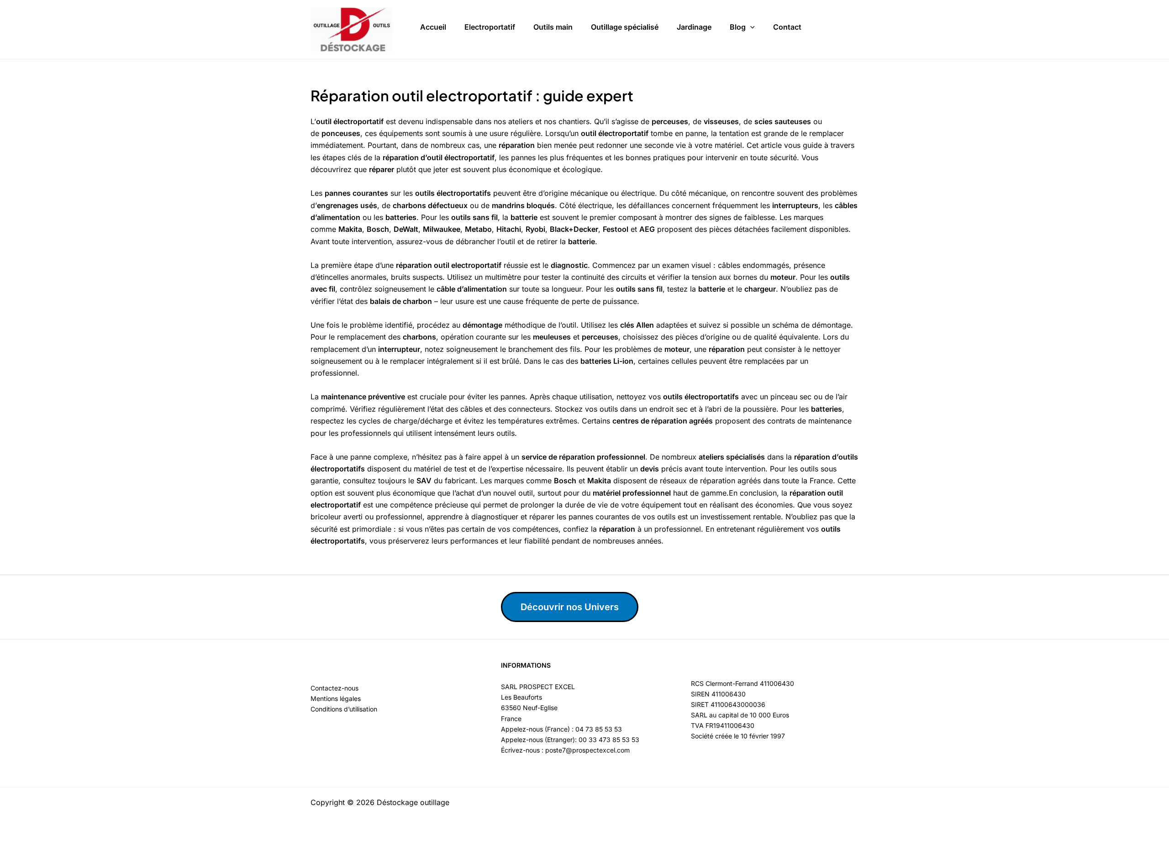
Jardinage (694, 26)
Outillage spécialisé (624, 26)
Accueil (433, 26)
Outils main (553, 26)
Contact (787, 26)
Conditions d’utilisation (344, 709)
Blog (738, 26)
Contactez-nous (334, 688)
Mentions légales (336, 698)
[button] (750, 27)
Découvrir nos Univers (570, 606)
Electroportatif (489, 26)
